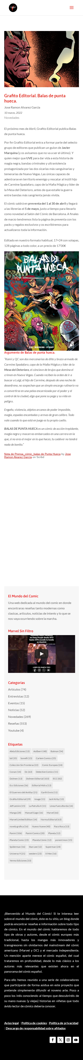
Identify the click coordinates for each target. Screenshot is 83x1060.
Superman (53, 846)
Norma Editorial (51, 819)
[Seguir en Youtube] (76, 1040)
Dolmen (16, 778)
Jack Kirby (56, 799)
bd (13, 758)
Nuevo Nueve (41, 826)
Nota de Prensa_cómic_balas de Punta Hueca (32, 454)
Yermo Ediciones (20, 860)
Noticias (13, 710)
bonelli (26, 758)
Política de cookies (34, 1023)
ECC (57, 778)
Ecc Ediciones (19, 785)
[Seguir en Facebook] (53, 1040)
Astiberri (40, 751)
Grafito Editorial (20, 799)
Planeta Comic (19, 840)
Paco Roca (61, 826)
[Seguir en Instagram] (68, 1040)
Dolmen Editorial (37, 778)
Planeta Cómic (42, 840)
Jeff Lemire (17, 805)
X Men (51, 853)
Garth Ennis (49, 792)
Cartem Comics (46, 758)
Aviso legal (11, 1023)
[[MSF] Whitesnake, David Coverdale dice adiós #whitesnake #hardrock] (41, 654)
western (35, 853)
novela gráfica (19, 826)
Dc (28, 771)
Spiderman (17, 846)
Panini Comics (35, 833)
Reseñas (13, 723)
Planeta (54, 833)
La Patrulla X (37, 805)
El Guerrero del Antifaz (23, 792)
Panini (16, 833)
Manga (15, 812)
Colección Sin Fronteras (24, 765)
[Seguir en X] (60, 1040)
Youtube (13, 730)
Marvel (52, 812)
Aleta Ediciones (20, 751)
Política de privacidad (63, 1023)
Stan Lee (35, 846)
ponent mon (63, 840)
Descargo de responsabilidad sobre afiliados (36, 1028)
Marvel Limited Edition (23, 819)
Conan (15, 771)
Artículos (14, 689)
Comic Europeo (52, 765)
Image (39, 799)
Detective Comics (47, 771)
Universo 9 (17, 853)
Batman (57, 751)
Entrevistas (15, 696)
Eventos (13, 703)
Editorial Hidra (41, 785)
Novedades (11, 117)
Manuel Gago (34, 812)
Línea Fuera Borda (61, 805)
